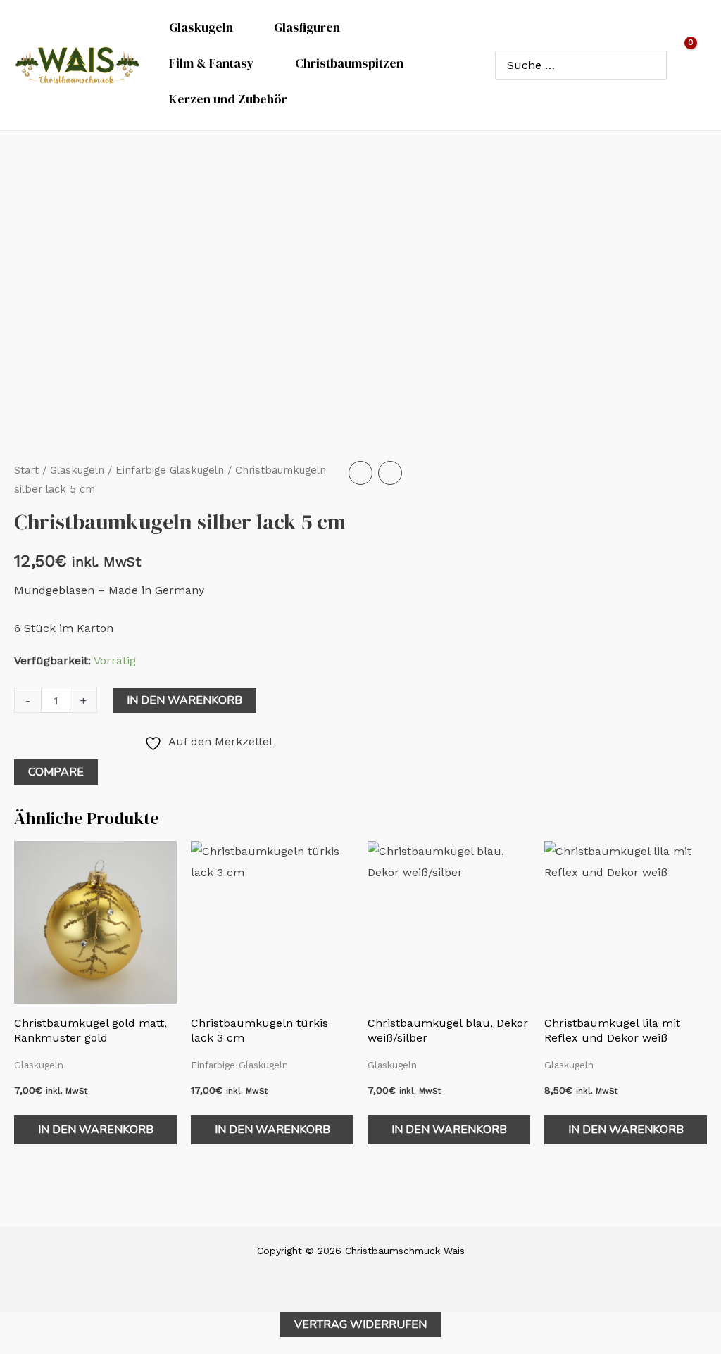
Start (26, 470)
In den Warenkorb (184, 700)
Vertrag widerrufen (360, 1324)
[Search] (653, 64)
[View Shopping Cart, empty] (694, 65)
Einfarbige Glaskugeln (169, 470)
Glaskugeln (77, 470)
